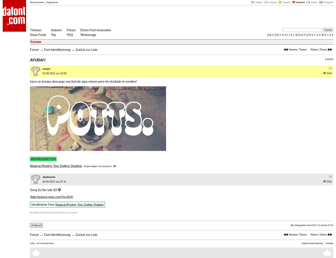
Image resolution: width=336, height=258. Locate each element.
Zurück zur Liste (86, 49)
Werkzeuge (88, 34)
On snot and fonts (45, 243)
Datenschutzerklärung (312, 243)
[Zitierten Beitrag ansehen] (115, 166)
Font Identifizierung (57, 49)
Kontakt (329, 243)
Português (327, 2)
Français (272, 2)
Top (53, 34)
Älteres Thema (319, 49)
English (258, 2)
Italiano (314, 2)
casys (46, 68)
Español (286, 2)
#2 (330, 176)
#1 (330, 68)
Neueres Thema (298, 49)
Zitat (329, 73)
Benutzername (37, 2)
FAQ (70, 34)
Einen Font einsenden (95, 30)
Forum (71, 30)
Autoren (56, 30)
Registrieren (52, 2)
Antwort (36, 225)
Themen (35, 30)
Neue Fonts (38, 34)
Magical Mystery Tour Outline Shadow (56, 166)
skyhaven (107, 166)
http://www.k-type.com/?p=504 (51, 197)
